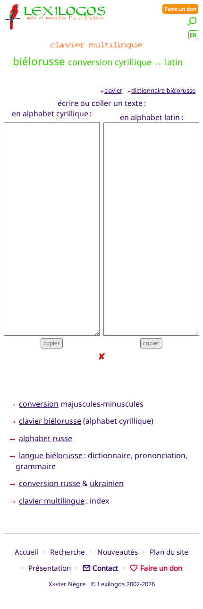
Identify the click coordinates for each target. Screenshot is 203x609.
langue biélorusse (51, 455)
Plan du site (169, 552)
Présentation (49, 568)
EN (193, 34)
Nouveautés (117, 552)
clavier (113, 90)
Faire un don (180, 8)
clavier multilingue (52, 501)
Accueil (26, 552)
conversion (39, 404)
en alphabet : (52, 113)
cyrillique (72, 113)
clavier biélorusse (50, 421)
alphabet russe (45, 438)
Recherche (67, 552)
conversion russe (49, 483)
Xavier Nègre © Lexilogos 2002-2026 (102, 584)
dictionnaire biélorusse (163, 90)
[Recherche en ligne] (192, 21)
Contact (105, 568)
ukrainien (107, 483)
